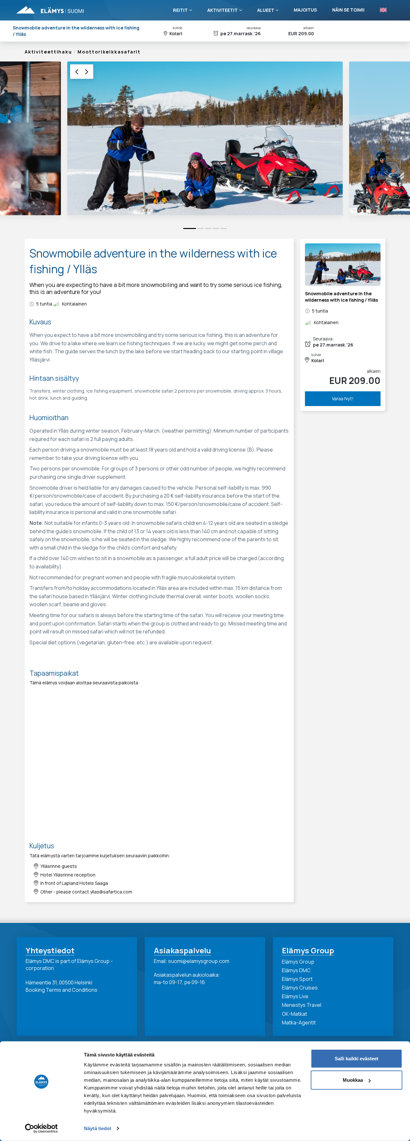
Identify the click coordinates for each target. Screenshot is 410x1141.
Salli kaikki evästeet (356, 1058)
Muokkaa (353, 1080)
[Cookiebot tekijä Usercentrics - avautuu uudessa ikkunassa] (41, 1128)
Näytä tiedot (97, 1128)
